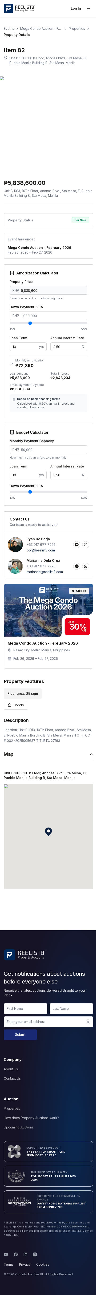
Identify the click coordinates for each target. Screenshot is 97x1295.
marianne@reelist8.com (45, 572)
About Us (11, 1069)
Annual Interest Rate (67, 338)
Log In (76, 8)
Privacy (25, 1264)
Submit (20, 1035)
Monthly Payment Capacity (32, 441)
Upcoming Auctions (19, 1127)
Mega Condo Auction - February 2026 (41, 28)
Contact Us (12, 1078)
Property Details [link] (17, 35)
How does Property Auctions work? (31, 1118)
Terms (8, 1264)
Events (9, 28)
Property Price (21, 282)
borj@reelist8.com (41, 550)
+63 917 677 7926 (41, 545)
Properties (77, 28)
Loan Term (18, 338)
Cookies (42, 1264)
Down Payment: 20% (27, 307)
